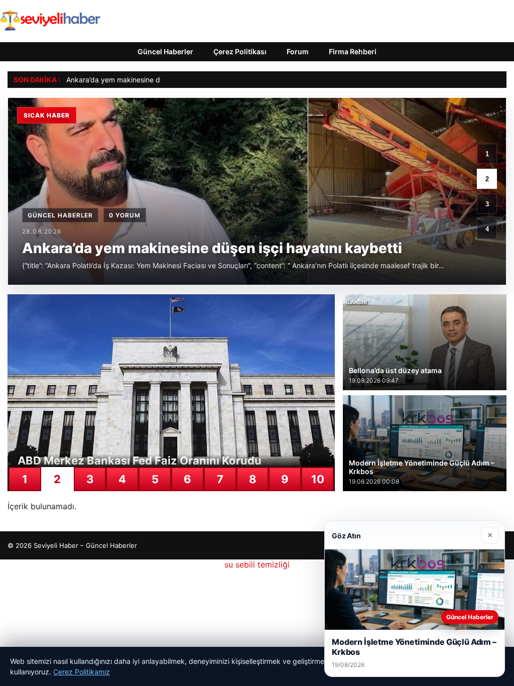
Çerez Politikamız (81, 671)
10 (317, 479)
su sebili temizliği (257, 564)
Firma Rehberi (352, 51)
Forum (298, 51)
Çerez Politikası (240, 51)
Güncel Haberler (165, 51)
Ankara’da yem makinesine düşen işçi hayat (137, 79)
